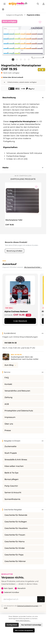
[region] (23, 40)
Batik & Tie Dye (11, 473)
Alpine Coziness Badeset (16, 311)
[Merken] (41, 22)
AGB (7, 404)
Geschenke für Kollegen (16, 522)
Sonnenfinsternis (12, 499)
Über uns (9, 424)
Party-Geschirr (11, 486)
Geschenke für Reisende (16, 515)
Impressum (10, 417)
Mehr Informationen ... (23, 620)
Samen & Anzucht (13, 492)
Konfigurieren (12, 625)
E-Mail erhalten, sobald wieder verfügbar (22, 82)
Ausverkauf (9, 264)
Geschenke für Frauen (15, 535)
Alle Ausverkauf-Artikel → (33, 267)
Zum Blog (9, 365)
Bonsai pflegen (11, 479)
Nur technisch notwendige (31, 625)
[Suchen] (37, 3)
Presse (8, 430)
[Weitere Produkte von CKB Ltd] (41, 69)
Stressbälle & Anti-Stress (16, 459)
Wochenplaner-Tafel (13, 220)
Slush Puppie (11, 453)
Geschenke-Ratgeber (13, 509)
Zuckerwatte (10, 446)
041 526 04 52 (11, 343)
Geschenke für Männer (15, 561)
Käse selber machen (14, 466)
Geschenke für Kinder (15, 548)
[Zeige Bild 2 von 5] (17, 59)
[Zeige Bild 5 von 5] (29, 59)
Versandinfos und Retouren (17, 391)
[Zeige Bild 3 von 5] (21, 59)
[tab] (23, 97)
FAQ (7, 378)
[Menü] (4, 3)
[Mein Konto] (43, 3)
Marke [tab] (5, 167)
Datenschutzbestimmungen (27, 606)
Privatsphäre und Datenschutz (19, 411)
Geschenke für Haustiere (16, 528)
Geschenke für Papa (14, 555)
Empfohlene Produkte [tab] (23, 179)
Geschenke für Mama (14, 541)
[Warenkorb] (3, 9)
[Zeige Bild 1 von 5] (13, 59)
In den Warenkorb (20, 321)
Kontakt (8, 384)
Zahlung (8, 397)
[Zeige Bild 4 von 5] (25, 59)
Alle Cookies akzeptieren (24, 630)
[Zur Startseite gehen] (18, 3)
